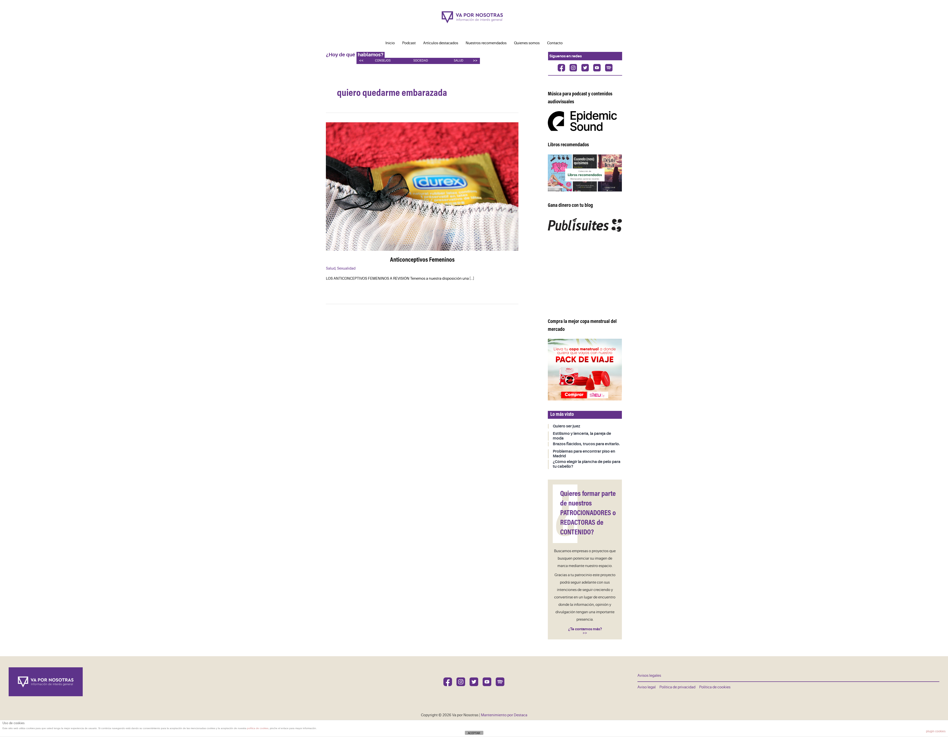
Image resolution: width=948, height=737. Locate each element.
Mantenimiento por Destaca (504, 715)
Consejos (383, 60)
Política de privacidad (677, 687)
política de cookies (257, 728)
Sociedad (420, 60)
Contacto (555, 43)
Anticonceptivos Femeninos (422, 260)
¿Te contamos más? (585, 629)
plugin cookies (936, 731)
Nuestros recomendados (486, 43)
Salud (458, 60)
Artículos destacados (440, 43)
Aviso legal (646, 687)
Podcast (409, 43)
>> (475, 60)
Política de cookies (715, 687)
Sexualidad (346, 268)
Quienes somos (527, 43)
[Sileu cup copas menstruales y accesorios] (585, 369)
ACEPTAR (474, 733)
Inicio (390, 43)
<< (361, 60)
